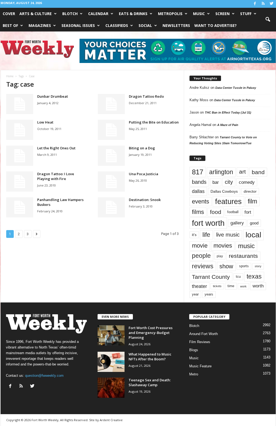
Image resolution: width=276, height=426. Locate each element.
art (242, 171)
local (253, 235)
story (258, 266)
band (258, 172)
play (220, 256)
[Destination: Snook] (111, 207)
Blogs (193, 350)
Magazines (40, 25)
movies (222, 245)
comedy (247, 182)
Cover (9, 13)
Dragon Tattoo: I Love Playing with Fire (55, 176)
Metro (193, 374)
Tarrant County (211, 277)
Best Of (10, 25)
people (201, 255)
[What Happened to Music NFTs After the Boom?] (111, 362)
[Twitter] (271, 4)
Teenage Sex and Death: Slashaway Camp (150, 382)
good (254, 223)
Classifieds (116, 25)
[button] (268, 20)
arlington (221, 171)
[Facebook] (255, 4)
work (243, 286)
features (228, 202)
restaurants (243, 256)
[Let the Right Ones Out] (19, 156)
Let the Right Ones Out (56, 148)
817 (197, 172)
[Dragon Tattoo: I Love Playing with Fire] (19, 181)
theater (199, 286)
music (246, 245)
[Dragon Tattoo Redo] (111, 104)
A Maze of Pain (227, 124)
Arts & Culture (35, 13)
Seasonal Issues (78, 25)
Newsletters (176, 25)
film (252, 201)
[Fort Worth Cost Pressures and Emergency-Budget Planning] (111, 335)
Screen (222, 13)
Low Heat (45, 122)
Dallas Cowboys (224, 191)
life (206, 234)
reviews (202, 266)
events (200, 201)
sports (244, 266)
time (230, 286)
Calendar (98, 13)
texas (254, 276)
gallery (237, 223)
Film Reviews (199, 342)
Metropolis (170, 13)
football (233, 212)
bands (199, 182)
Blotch (70, 13)
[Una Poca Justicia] (111, 181)
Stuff (245, 13)
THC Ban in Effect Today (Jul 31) (228, 112)
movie (200, 245)
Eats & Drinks (133, 13)
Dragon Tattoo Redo (146, 96)
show (226, 266)
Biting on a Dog (142, 148)
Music (199, 13)
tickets (217, 286)
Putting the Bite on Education (154, 122)
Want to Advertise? (215, 25)
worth (258, 285)
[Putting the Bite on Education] (111, 130)
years (209, 294)
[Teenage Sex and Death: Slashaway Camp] (111, 388)
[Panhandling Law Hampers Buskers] (19, 207)
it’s (194, 235)
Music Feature (200, 366)
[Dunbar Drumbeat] (19, 104)
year (195, 294)
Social (145, 25)
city (229, 182)
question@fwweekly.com (44, 376)
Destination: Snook (145, 199)
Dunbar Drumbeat (52, 96)
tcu (238, 276)
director (250, 191)
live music (228, 234)
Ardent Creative (111, 420)
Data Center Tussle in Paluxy (235, 87)
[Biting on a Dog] (111, 156)
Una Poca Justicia (143, 173)
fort (247, 212)
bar (215, 182)
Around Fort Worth (203, 334)
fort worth (208, 223)
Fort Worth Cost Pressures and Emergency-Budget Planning (150, 332)
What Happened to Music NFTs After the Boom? (150, 356)
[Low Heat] (19, 130)
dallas (198, 191)
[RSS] (263, 4)
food (215, 212)
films (198, 212)
